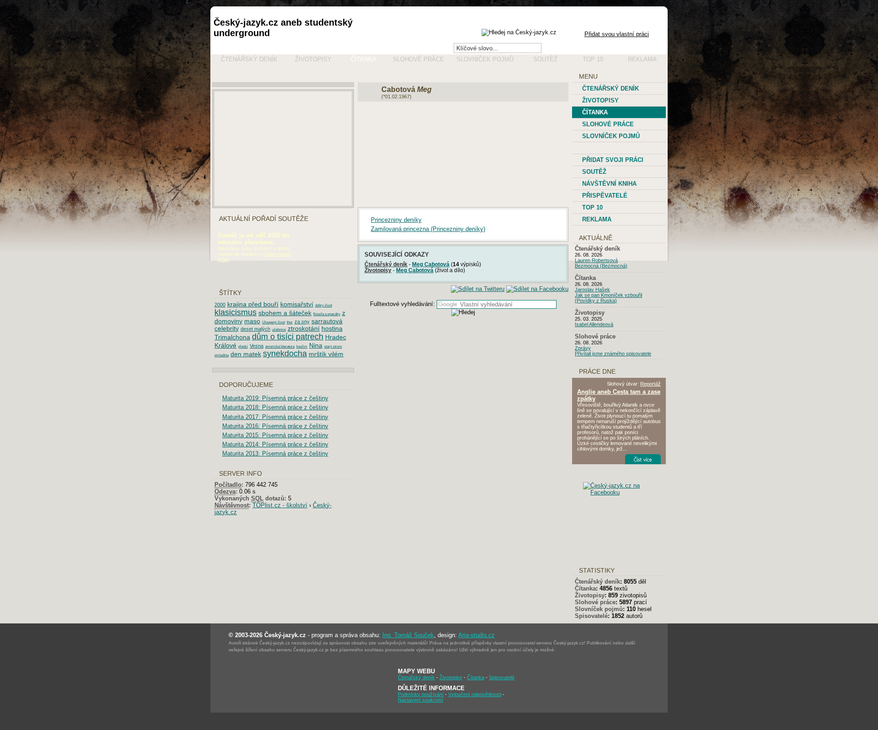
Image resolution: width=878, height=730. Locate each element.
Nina (315, 345)
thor (290, 322)
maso (252, 321)
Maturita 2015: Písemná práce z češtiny (275, 435)
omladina (221, 355)
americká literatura (279, 346)
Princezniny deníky (396, 219)
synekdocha (285, 353)
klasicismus (235, 312)
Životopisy (313, 59)
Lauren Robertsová (596, 260)
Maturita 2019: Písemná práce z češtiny (275, 398)
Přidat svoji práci (612, 159)
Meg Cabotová (431, 264)
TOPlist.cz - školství (279, 505)
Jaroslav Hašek (592, 289)
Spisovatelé (591, 615)
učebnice (279, 329)
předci (243, 346)
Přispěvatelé (604, 195)
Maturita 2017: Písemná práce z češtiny (275, 416)
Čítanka (363, 59)
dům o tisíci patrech (287, 336)
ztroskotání (304, 328)
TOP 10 (592, 207)
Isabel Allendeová (594, 324)
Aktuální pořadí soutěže (263, 218)
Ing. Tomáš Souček (408, 635)
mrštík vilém (326, 354)
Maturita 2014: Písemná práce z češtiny (275, 444)
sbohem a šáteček (284, 313)
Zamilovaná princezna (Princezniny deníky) (428, 228)
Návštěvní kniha (609, 183)
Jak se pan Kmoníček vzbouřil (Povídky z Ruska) (608, 297)
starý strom (333, 346)
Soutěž (545, 59)
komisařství (296, 304)
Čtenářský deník (249, 59)
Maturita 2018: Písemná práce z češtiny (275, 407)
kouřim (301, 346)
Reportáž (650, 383)
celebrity (226, 328)
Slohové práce (418, 59)
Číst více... (649, 459)
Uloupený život (273, 322)
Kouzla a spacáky (326, 314)
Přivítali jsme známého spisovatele (613, 353)
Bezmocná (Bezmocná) (601, 265)
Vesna (256, 346)
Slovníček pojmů (485, 59)
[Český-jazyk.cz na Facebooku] (626, 492)
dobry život (323, 305)
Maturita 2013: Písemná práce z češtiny (275, 453)
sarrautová (327, 321)
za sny (302, 321)
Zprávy (583, 348)
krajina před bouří (252, 304)
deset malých (255, 329)
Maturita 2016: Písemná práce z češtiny (275, 426)
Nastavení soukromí (420, 700)
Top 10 (593, 59)
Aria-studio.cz (476, 635)
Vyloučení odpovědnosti (474, 694)
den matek (245, 354)
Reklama (642, 59)
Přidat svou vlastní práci (616, 34)
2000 (219, 304)
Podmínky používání (421, 694)
